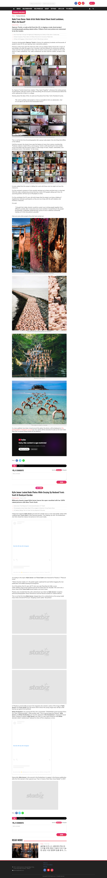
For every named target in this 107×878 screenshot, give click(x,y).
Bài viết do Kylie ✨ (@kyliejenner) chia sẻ (23, 572)
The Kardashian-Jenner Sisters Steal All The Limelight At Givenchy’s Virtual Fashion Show (34, 508)
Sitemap (45, 866)
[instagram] (83, 3)
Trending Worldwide (20, 16)
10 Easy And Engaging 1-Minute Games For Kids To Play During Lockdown (31, 39)
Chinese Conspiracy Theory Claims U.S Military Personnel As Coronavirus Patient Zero (33, 37)
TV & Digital (69, 9)
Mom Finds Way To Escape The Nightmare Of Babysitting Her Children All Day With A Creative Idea (36, 34)
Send (61, 482)
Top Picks (53, 9)
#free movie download (35, 3)
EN (91, 3)
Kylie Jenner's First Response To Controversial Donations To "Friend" (29, 506)
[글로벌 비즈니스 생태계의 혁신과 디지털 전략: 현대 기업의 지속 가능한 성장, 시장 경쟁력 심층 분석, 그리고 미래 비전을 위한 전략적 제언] (25, 850)
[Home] (14, 8)
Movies (19, 9)
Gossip (47, 9)
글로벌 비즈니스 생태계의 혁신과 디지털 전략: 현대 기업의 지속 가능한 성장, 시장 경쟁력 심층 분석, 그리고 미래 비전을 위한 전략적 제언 (53, 848)
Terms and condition (48, 864)
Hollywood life (38, 9)
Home (13, 16)
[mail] (86, 3)
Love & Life (61, 9)
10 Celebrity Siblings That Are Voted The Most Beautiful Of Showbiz (29, 510)
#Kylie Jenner (22, 818)
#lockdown (21, 465)
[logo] (18, 3)
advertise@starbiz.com (18, 870)
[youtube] (79, 3)
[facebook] (75, 3)
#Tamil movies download (48, 3)
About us (45, 863)
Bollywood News (27, 9)
